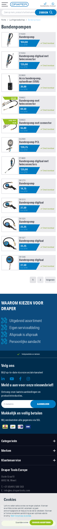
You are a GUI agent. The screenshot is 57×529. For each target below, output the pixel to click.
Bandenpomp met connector (35, 123)
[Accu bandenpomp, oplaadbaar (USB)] (10, 82)
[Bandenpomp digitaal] (10, 205)
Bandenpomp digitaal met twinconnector (33, 57)
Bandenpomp (27, 37)
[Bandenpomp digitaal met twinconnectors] (10, 165)
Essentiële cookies (22, 522)
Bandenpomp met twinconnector (29, 102)
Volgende (50, 279)
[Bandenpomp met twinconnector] (10, 105)
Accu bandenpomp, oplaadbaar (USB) (30, 79)
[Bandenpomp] (10, 40)
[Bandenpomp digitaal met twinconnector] (10, 60)
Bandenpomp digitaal (31, 202)
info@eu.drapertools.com (17, 490)
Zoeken (43, 12)
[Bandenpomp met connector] (10, 126)
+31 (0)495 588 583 (13, 486)
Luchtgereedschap (17, 19)
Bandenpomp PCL (29, 142)
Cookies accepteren (41, 522)
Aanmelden (43, 404)
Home (3, 19)
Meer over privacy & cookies (21, 515)
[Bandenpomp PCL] (10, 145)
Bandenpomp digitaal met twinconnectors (33, 162)
